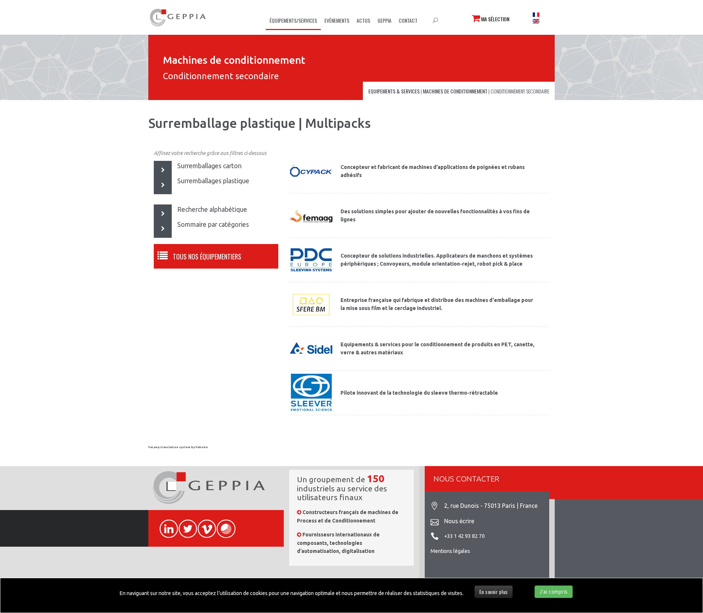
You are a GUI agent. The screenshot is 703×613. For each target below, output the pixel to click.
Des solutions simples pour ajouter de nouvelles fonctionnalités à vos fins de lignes (435, 215)
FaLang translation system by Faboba (178, 447)
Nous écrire (459, 521)
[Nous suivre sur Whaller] (222, 524)
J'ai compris (553, 592)
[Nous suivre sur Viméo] (203, 524)
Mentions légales (450, 551)
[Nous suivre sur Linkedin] (165, 524)
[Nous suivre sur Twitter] (184, 524)
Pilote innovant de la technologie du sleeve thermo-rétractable (419, 393)
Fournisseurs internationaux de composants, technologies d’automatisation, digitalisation (338, 543)
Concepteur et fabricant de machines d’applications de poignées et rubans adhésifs (433, 171)
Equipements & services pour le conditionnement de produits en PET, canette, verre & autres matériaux (438, 348)
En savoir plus (493, 591)
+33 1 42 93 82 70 (464, 536)
